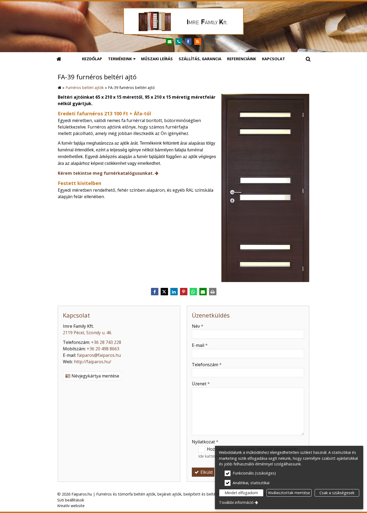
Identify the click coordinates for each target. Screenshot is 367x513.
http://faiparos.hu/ (92, 362)
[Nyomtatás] (212, 291)
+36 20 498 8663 (103, 349)
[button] (308, 59)
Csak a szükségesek (336, 492)
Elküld (206, 472)
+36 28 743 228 (106, 342)
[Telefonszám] (179, 42)
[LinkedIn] (174, 291)
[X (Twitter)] (164, 291)
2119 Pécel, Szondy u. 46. (87, 333)
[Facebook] (188, 42)
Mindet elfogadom (241, 492)
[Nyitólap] (183, 21)
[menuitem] (58, 59)
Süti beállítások (70, 500)
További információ (236, 502)
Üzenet (201, 384)
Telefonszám (207, 365)
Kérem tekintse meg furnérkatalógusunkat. (106, 173)
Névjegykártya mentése (94, 376)
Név (197, 326)
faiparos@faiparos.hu (99, 355)
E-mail (200, 345)
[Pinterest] (183, 291)
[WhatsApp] (193, 291)
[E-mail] (169, 42)
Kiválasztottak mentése (289, 492)
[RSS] (198, 42)
